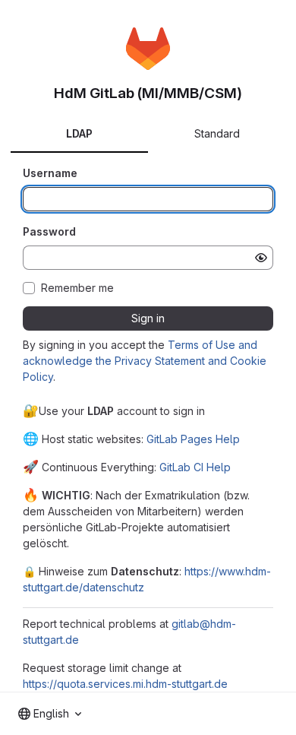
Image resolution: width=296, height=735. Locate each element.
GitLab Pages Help (193, 438)
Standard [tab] (217, 133)
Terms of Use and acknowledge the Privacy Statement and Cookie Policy (144, 360)
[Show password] (261, 258)
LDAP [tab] (79, 133)
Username (50, 172)
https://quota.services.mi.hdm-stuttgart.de (125, 683)
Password (49, 231)
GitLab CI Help (195, 467)
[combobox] (49, 714)
